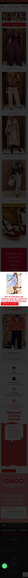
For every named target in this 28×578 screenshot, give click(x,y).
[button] (25, 273)
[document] (14, 289)
